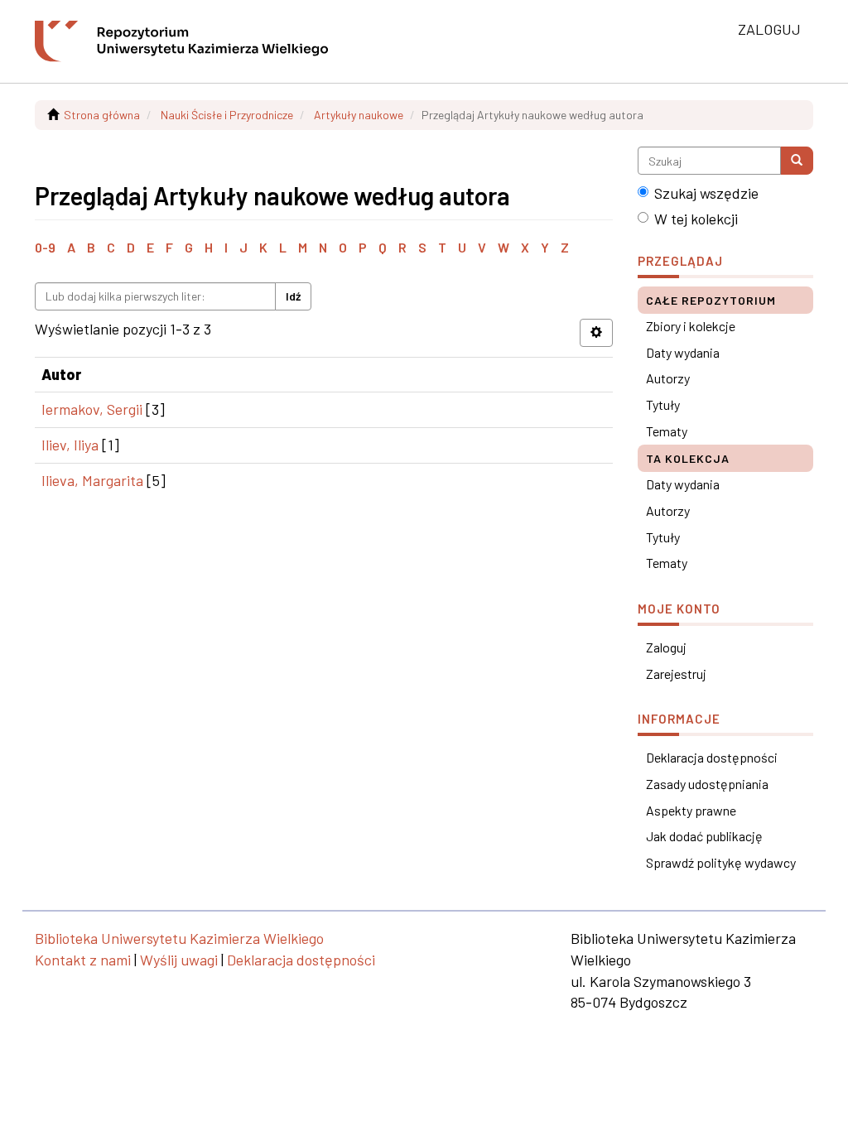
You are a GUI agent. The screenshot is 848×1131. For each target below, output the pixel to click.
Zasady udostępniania (707, 784)
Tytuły (663, 404)
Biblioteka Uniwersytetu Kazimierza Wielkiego (179, 938)
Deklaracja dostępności (712, 757)
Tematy (666, 431)
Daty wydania (683, 352)
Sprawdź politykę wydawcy (721, 862)
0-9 (45, 247)
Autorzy (668, 378)
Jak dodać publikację (704, 836)
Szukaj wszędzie (706, 193)
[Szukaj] (796, 161)
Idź (293, 296)
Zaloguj (666, 647)
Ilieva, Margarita (92, 480)
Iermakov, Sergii (91, 409)
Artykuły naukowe (358, 115)
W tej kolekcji (696, 218)
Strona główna (102, 115)
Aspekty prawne (691, 810)
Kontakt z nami (83, 960)
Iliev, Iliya (70, 445)
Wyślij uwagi (179, 960)
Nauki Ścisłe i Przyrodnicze (227, 115)
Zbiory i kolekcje (690, 326)
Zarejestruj (676, 673)
